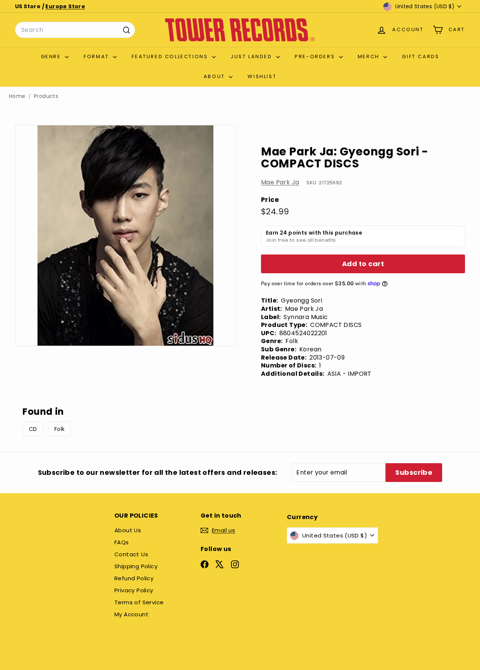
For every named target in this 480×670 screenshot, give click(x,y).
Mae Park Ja (280, 182)
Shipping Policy (136, 566)
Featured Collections (171, 56)
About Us (127, 530)
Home (17, 96)
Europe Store (65, 6)
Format (97, 56)
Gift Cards (420, 56)
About (215, 76)
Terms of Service (139, 602)
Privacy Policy (133, 590)
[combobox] (75, 30)
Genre (52, 56)
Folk (59, 429)
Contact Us (131, 554)
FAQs (121, 542)
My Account (131, 614)
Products (46, 96)
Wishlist (262, 76)
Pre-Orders (316, 56)
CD (33, 429)
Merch (370, 56)
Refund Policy (133, 578)
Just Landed (252, 56)
